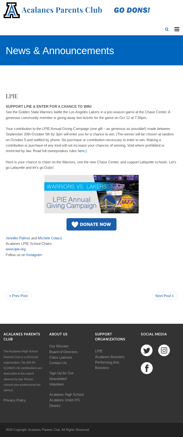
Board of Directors (63, 352)
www (9, 249)
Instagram (34, 255)
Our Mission (58, 346)
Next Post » (164, 296)
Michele (44, 238)
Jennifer (12, 238)
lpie (17, 249)
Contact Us (58, 363)
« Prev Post (18, 296)
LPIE (99, 351)
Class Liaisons (60, 357)
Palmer (24, 238)
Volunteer (56, 384)
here (81, 151)
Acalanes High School (66, 394)
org (22, 249)
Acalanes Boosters (110, 357)
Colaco (56, 238)
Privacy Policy (15, 400)
